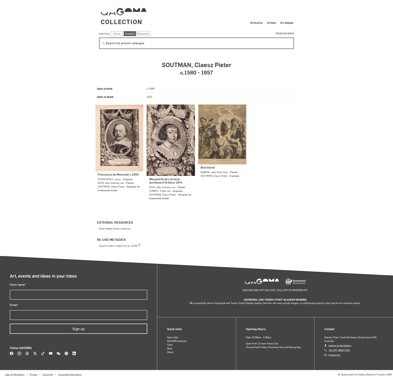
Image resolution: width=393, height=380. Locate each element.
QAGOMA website (176, 341)
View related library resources (115, 228)
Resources (143, 33)
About (170, 352)
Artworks (256, 23)
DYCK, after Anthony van (111, 182)
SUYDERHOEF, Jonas (109, 179)
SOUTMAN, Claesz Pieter (111, 186)
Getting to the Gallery (340, 345)
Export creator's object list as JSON (118, 245)
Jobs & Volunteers (15, 374)
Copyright (48, 374)
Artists (271, 23)
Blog (169, 348)
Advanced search (285, 33)
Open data (172, 337)
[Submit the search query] (101, 43)
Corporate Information (70, 374)
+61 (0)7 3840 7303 (339, 350)
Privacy (34, 374)
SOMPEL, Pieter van (160, 190)
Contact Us (334, 354)
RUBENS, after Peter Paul (214, 172)
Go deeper (287, 23)
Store (170, 344)
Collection (121, 22)
